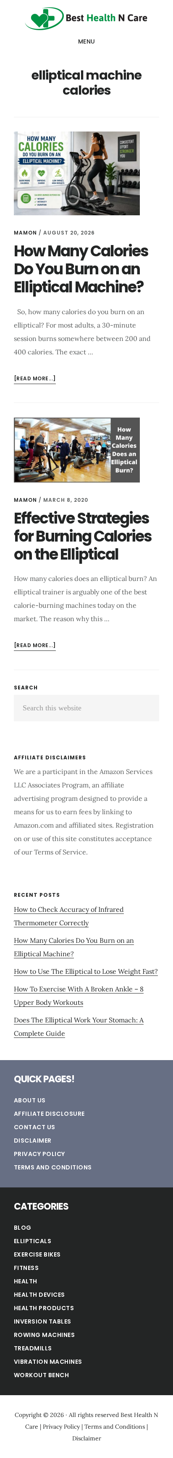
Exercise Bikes (37, 1254)
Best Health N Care (86, 18)
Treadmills (33, 1348)
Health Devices (39, 1294)
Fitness (26, 1268)
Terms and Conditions (53, 1167)
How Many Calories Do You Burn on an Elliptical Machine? (81, 269)
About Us (30, 1100)
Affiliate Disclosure (49, 1114)
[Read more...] (35, 379)
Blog (22, 1227)
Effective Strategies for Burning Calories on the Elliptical (83, 536)
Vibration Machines (48, 1361)
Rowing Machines (44, 1335)
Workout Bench (41, 1375)
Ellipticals (33, 1241)
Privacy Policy (39, 1154)
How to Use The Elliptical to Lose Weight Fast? (86, 971)
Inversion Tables (42, 1321)
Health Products (44, 1308)
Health (25, 1281)
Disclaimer (33, 1140)
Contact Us (34, 1127)
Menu (86, 41)
